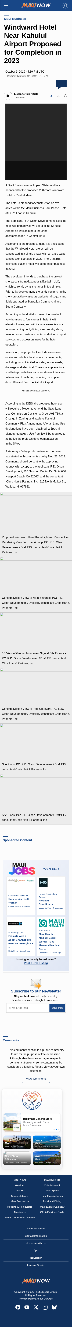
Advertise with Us (35, 1243)
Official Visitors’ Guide (52, 1212)
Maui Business (15, 19)
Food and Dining (52, 1201)
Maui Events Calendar (52, 1206)
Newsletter (36, 1257)
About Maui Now (36, 1228)
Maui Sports (52, 1190)
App (36, 1250)
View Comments (36, 1078)
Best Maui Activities (52, 1196)
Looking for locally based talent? (36, 961)
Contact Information (36, 1235)
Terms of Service (36, 1265)
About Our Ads (45, 1298)
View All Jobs (50, 869)
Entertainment (52, 1185)
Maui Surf (20, 1190)
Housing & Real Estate (19, 1206)
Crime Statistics (19, 1196)
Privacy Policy (27, 1298)
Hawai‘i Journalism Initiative (20, 1217)
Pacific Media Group (45, 1291)
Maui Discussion (20, 1201)
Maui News (20, 1179)
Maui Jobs (20, 1212)
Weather (19, 1185)
